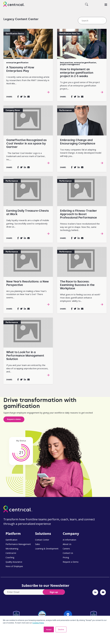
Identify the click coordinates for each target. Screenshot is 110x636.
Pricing (66, 557)
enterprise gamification (17, 62)
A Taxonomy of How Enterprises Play (20, 69)
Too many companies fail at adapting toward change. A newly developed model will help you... (80, 152)
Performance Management (18, 544)
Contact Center (42, 539)
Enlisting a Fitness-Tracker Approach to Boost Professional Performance (78, 214)
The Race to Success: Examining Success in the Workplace (77, 285)
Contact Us (68, 553)
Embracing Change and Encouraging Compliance (77, 141)
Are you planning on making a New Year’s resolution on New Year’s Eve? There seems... (26, 294)
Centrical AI (11, 553)
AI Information (69, 539)
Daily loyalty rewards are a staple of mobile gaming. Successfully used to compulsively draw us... (27, 223)
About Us (67, 544)
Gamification (11, 539)
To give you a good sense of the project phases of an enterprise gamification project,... (80, 85)
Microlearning (12, 548)
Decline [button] (61, 629)
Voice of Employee (14, 566)
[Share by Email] (28, 96)
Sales (37, 544)
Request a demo (14, 419)
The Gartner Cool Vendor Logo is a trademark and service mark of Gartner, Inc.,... (25, 156)
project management (70, 64)
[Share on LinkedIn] (25, 96)
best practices (66, 62)
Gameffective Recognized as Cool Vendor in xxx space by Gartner (26, 143)
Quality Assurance (14, 561)
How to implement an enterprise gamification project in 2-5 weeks (76, 73)
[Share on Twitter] (21, 96)
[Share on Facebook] (18, 96)
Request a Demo (70, 561)
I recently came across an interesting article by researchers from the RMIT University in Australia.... (27, 80)
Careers (66, 548)
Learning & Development (46, 548)
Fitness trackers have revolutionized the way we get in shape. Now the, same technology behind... (80, 227)
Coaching (10, 557)
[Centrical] (14, 4)
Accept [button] (48, 629)
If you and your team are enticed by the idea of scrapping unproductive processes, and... (27, 368)
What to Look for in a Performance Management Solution (25, 355)
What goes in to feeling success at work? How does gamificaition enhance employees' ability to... (80, 297)
